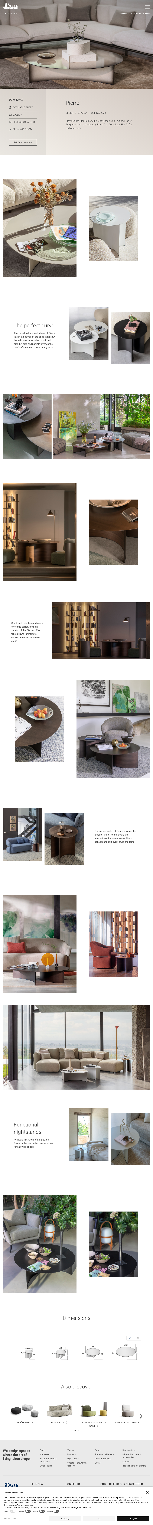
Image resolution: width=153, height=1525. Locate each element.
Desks (98, 1463)
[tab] (75, 1430)
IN (139, 1338)
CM (131, 1338)
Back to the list (11, 14)
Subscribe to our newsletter (121, 1484)
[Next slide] (141, 1416)
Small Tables (136, 14)
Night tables (73, 1458)
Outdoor (126, 1461)
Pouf (23, 1422)
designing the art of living (134, 1466)
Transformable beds (104, 1454)
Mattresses (45, 1454)
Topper (70, 1450)
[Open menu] (147, 6)
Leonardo (71, 1454)
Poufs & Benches (103, 1458)
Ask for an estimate (23, 142)
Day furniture (129, 1450)
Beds (42, 1450)
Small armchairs (94, 1424)
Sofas (98, 1450)
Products (123, 14)
